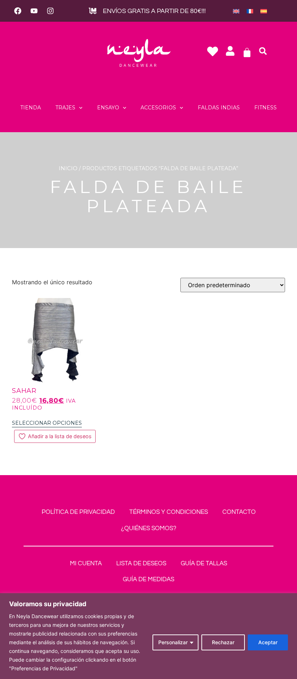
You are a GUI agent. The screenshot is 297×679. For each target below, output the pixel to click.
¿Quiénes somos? (148, 528)
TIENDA (30, 107)
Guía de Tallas (204, 563)
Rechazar (223, 642)
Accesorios (158, 107)
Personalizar (173, 642)
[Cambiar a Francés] (250, 11)
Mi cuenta (86, 563)
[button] (263, 51)
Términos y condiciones (168, 512)
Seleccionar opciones (47, 423)
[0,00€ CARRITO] (247, 52)
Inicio (68, 168)
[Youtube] (34, 11)
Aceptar (267, 642)
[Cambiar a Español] (264, 11)
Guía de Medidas (148, 579)
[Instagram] (50, 11)
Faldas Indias (219, 107)
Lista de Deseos (141, 563)
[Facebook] (18, 11)
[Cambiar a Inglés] (236, 11)
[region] (148, 636)
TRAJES (65, 107)
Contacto (239, 512)
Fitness (265, 107)
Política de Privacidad (78, 512)
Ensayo (108, 107)
